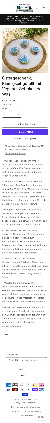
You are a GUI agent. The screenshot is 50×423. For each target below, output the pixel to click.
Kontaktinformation (33, 411)
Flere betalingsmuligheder (25, 139)
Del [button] (6, 334)
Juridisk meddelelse (26, 415)
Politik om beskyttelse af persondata (26, 407)
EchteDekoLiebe (24, 399)
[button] (5, 8)
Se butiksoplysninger (15, 153)
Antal (4, 109)
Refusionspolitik (29, 403)
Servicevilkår (17, 411)
